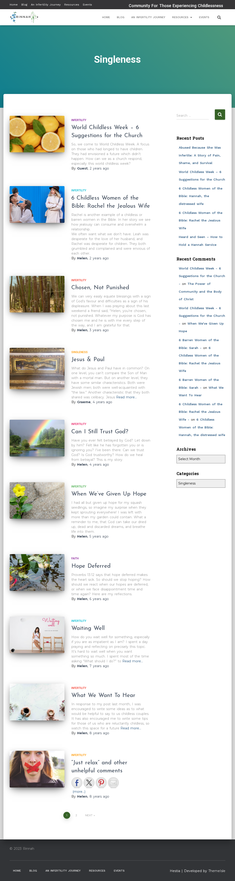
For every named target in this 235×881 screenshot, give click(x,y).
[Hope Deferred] (37, 572)
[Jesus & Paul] (37, 368)
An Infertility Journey (46, 4)
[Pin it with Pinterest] (101, 782)
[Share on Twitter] (89, 782)
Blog (24, 4)
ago (99, 168)
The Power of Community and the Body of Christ (200, 291)
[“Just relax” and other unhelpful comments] (37, 769)
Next (88, 815)
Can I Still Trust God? (99, 432)
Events (87, 4)
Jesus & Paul (87, 360)
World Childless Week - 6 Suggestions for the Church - (202, 276)
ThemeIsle (216, 871)
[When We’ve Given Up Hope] (37, 500)
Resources (71, 4)
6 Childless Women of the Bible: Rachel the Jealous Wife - (200, 411)
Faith (75, 558)
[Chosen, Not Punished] (37, 294)
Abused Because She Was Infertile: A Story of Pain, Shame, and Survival (200, 155)
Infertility (78, 120)
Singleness (79, 352)
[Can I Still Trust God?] (37, 438)
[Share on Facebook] (76, 782)
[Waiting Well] (37, 635)
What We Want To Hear (103, 695)
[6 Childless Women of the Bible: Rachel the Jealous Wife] (37, 204)
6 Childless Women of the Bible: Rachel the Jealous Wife (200, 220)
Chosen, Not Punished (100, 288)
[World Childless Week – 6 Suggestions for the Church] (37, 134)
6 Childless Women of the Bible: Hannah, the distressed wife (200, 196)
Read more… (126, 397)
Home (14, 4)
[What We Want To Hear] (37, 702)
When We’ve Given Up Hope (108, 494)
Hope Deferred (91, 566)
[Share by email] (113, 782)
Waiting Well (88, 628)
